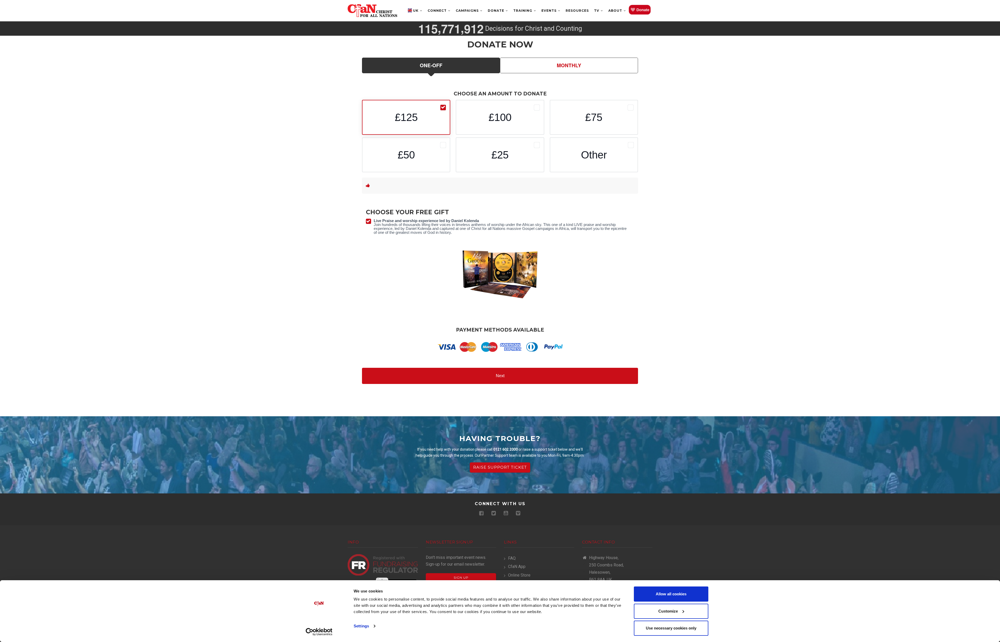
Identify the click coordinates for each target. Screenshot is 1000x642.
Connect (438, 11)
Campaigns (468, 11)
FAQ (512, 558)
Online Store (519, 575)
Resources (577, 11)
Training (523, 11)
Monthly (569, 65)
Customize (668, 611)
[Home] (372, 10)
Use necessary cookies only (671, 628)
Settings (361, 626)
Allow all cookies (671, 594)
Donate (496, 11)
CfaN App (517, 566)
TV (597, 11)
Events (549, 11)
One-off (431, 65)
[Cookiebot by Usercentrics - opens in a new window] (319, 632)
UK (416, 11)
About (615, 11)
